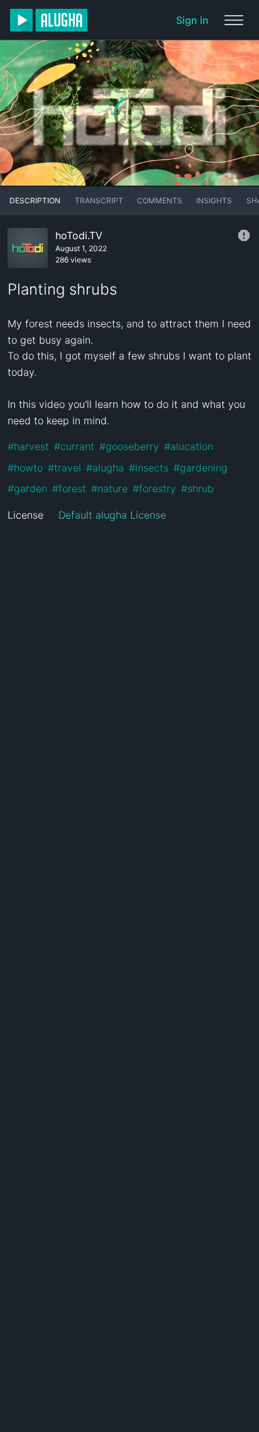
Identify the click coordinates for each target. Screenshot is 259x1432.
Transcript (99, 200)
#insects (148, 467)
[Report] (243, 235)
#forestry (154, 488)
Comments (159, 200)
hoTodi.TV (78, 235)
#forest (69, 488)
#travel (64, 467)
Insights (214, 200)
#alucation (188, 446)
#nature (109, 488)
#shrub (197, 488)
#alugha (105, 467)
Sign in (192, 20)
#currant (74, 446)
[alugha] (48, 20)
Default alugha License (112, 515)
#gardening (201, 467)
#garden (27, 488)
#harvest (28, 446)
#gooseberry (129, 446)
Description (34, 200)
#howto (25, 467)
